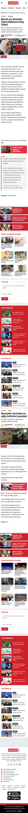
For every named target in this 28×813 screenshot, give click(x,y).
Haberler (3, 16)
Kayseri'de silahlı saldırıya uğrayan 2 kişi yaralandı (14, 12)
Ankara (15, 370)
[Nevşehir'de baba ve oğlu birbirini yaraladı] (14, 436)
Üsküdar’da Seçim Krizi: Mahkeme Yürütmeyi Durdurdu (6, 274)
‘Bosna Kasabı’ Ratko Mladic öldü (19, 389)
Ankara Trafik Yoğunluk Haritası (11, 774)
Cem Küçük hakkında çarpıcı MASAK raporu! (20, 261)
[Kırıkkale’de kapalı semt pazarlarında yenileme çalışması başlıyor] (21, 597)
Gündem (11, 8)
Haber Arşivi (6, 781)
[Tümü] (26, 358)
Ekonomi (4, 8)
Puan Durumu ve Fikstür (9, 776)
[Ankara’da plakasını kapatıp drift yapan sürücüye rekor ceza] (21, 581)
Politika (9, 787)
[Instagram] (14, 764)
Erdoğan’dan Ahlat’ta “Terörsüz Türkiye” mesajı (6, 603)
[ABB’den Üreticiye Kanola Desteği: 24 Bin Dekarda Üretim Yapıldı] (7, 240)
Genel (9, 410)
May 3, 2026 (18, 188)
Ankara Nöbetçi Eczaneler (9, 769)
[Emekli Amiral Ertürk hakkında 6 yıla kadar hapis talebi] (21, 268)
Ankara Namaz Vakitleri (9, 772)
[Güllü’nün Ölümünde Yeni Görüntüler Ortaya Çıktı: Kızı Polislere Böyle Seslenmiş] (7, 581)
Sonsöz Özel (11, 789)
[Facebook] (8, 764)
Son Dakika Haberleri (8, 779)
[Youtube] (19, 764)
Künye (4, 785)
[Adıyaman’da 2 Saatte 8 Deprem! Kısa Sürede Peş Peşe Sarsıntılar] (21, 566)
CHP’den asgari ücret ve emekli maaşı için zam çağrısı (19, 405)
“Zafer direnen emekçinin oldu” (19, 381)
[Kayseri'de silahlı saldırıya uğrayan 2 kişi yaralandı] (7, 566)
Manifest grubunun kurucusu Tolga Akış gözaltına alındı (18, 397)
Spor (24, 8)
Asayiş (4, 789)
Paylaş (4, 56)
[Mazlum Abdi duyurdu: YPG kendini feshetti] (7, 255)
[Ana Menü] (1, 3)
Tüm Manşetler (7, 777)
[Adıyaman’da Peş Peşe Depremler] (21, 240)
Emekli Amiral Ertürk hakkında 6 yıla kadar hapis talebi (20, 274)
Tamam (19, 811)
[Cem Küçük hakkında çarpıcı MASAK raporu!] (21, 255)
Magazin (16, 787)
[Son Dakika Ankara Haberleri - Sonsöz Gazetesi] (14, 3)
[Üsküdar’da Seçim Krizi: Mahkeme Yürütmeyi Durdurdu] (7, 268)
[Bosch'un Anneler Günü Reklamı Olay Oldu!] (14, 46)
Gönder (4, 298)
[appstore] (14, 793)
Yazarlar (18, 8)
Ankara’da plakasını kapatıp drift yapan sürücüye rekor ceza (20, 587)
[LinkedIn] (17, 764)
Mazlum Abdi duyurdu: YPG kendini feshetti (7, 261)
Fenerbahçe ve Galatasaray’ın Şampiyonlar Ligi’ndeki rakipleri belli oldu (19, 366)
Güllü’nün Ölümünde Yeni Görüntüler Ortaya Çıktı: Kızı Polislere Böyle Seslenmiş (7, 588)
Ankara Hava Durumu (8, 771)
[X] (11, 764)
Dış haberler (16, 385)
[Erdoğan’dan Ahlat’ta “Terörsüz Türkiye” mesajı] (7, 597)
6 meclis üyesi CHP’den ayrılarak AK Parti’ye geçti (19, 374)
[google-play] (14, 798)
